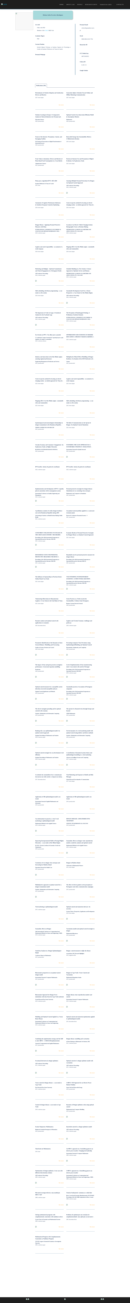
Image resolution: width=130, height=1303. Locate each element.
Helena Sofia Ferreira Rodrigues (60, 1286)
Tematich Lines (106, 4)
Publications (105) (41, 85)
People (80, 4)
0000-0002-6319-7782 (87, 39)
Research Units (91, 4)
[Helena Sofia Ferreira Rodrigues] (60, 1275)
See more (61, 105)
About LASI (70, 4)
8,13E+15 (84, 65)
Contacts (120, 4)
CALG (46, 30)
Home (62, 4)
